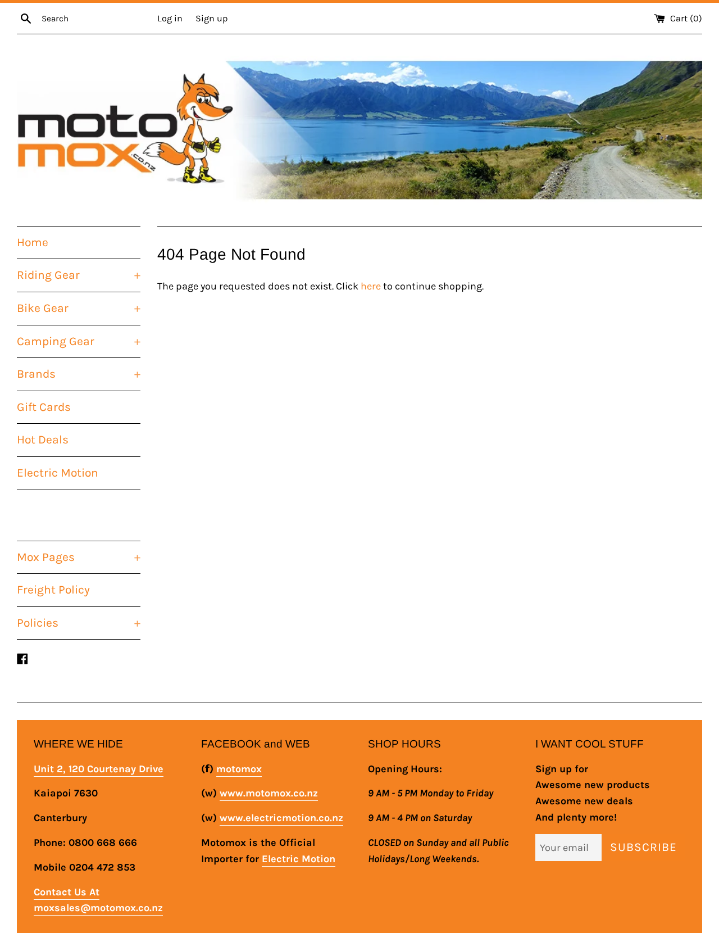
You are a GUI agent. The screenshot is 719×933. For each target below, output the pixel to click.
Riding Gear (78, 275)
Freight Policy (53, 589)
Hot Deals (43, 439)
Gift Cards (44, 407)
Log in (170, 18)
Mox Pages (78, 557)
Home (32, 242)
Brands (78, 374)
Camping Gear (78, 341)
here (371, 286)
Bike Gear (78, 308)
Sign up (211, 18)
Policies (78, 622)
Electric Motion (57, 472)
